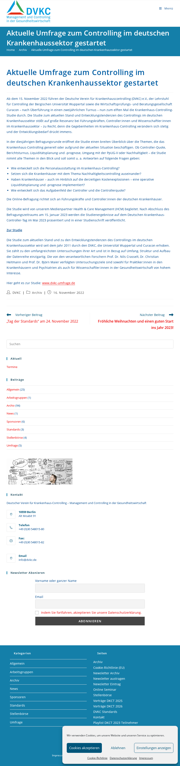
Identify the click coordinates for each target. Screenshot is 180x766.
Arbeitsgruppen (17, 398)
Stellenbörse (15, 438)
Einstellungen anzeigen (154, 748)
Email (39, 597)
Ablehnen (118, 748)
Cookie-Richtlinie (97, 758)
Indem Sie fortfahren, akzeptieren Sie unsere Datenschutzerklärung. (91, 612)
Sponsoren (14, 421)
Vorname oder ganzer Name (56, 581)
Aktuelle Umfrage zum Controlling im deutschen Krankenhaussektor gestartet (81, 50)
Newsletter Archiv (106, 673)
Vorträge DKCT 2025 (107, 701)
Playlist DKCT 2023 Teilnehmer (115, 723)
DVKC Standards (105, 712)
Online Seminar (104, 689)
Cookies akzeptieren (84, 748)
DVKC (17, 293)
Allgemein (13, 389)
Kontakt (98, 717)
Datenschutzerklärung (123, 758)
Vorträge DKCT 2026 (107, 706)
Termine (12, 367)
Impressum (146, 758)
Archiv (37, 293)
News (10, 413)
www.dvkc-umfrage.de (58, 283)
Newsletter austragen (109, 678)
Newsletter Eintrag (107, 684)
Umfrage (12, 445)
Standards (13, 429)
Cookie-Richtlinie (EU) (108, 668)
